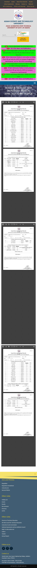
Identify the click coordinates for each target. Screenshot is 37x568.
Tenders (4, 534)
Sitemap (18, 4)
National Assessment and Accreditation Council (13, 527)
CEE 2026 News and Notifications (20, 48)
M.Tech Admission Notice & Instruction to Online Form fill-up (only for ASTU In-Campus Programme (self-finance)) (19, 70)
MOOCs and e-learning (19, 6)
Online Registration (9, 4)
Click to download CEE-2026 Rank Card (20, 46)
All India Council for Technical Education (12, 522)
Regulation (4, 483)
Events (3, 502)
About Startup (30, 6)
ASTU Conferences (7, 6)
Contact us (24, 4)
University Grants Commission (9, 525)
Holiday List (5, 499)
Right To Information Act (8, 529)
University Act (5, 488)
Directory (4, 508)
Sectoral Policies (6, 490)
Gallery (13, 2)
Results (31, 2)
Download (7, 2)
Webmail (31, 4)
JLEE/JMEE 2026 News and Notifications (20, 79)
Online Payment (23, 39)
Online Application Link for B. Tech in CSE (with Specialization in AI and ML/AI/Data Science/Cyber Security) (19, 53)
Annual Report (5, 536)
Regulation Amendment (8, 485)
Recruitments (5, 506)
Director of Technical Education (10, 520)
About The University (22, 2)
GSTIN (3, 511)
